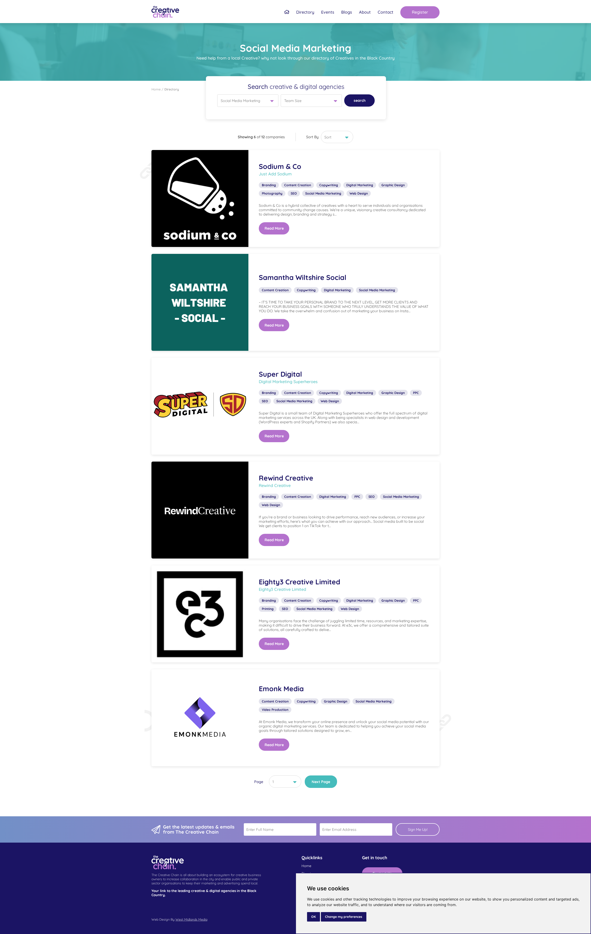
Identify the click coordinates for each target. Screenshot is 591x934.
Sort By (312, 137)
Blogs (346, 12)
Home (306, 866)
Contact (385, 12)
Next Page (321, 781)
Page (258, 782)
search (359, 100)
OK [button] (313, 917)
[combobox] (247, 100)
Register (420, 12)
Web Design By (179, 919)
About (365, 12)
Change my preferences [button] (343, 917)
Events (327, 12)
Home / (157, 89)
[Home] (286, 12)
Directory (305, 12)
